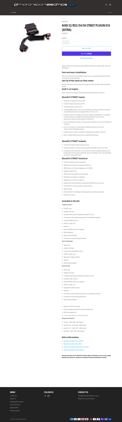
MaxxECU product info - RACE (73, 344)
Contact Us (13, 396)
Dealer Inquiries (15, 411)
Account (110, 12)
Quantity (64, 38)
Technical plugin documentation (74, 350)
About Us (13, 399)
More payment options (86, 58)
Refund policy (14, 408)
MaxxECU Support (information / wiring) (76, 347)
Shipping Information (16, 402)
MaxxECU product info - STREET (74, 341)
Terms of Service (15, 405)
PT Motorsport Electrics (20, 419)
